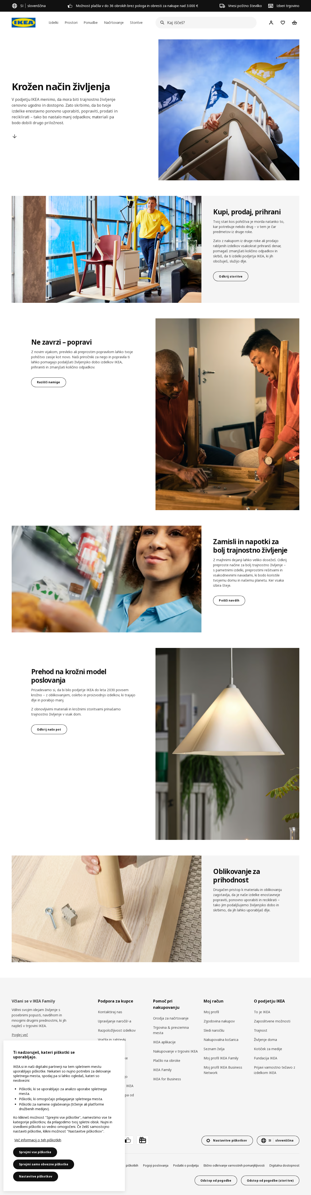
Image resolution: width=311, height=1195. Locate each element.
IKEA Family (162, 1069)
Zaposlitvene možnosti (272, 1021)
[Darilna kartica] (143, 1140)
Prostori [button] (71, 22)
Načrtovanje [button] (114, 22)
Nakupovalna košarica (221, 1039)
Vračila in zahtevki (112, 1039)
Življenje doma (265, 1039)
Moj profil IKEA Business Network (223, 1070)
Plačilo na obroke (166, 1060)
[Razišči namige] (227, 414)
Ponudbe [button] (91, 22)
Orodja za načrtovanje (171, 1018)
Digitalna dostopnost (284, 1165)
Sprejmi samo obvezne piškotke (43, 1164)
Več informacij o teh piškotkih (37, 1140)
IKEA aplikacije (164, 1042)
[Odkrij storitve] (106, 249)
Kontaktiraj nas (110, 1012)
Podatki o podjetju (186, 1165)
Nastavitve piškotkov (35, 1176)
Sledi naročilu (214, 1030)
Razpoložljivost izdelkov (117, 1030)
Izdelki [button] (53, 22)
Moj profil (211, 1012)
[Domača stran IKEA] (23, 22)
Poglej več (20, 1034)
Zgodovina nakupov (219, 1021)
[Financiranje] (127, 1140)
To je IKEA (262, 1012)
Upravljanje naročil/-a (114, 1021)
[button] (227, 744)
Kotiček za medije (268, 1049)
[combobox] (205, 22)
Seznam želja (214, 1049)
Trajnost (260, 1030)
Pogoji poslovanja (155, 1165)
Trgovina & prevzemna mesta (171, 1030)
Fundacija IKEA (265, 1058)
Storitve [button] (136, 22)
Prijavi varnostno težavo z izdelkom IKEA (274, 1070)
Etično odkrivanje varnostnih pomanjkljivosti (234, 1165)
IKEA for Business (167, 1079)
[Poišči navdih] (106, 579)
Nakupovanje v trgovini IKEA (175, 1051)
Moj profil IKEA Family (221, 1058)
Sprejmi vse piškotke (35, 1152)
